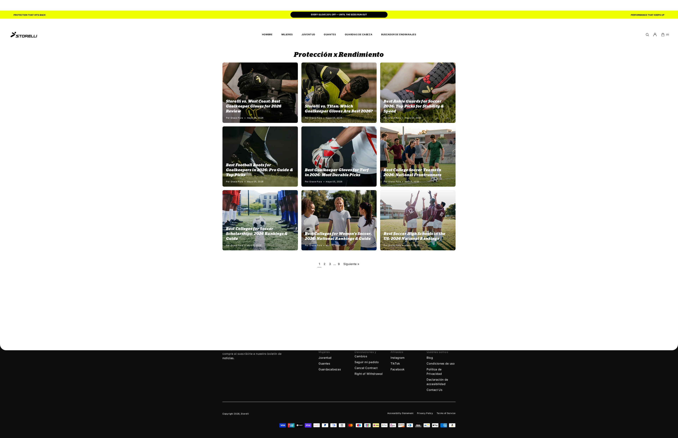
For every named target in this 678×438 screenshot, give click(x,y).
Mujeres (324, 352)
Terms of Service (446, 413)
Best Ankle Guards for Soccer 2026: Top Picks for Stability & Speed (414, 106)
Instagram (398, 357)
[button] (647, 34)
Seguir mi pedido (367, 362)
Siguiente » (351, 264)
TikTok (395, 363)
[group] (339, 15)
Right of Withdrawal (369, 374)
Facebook (398, 369)
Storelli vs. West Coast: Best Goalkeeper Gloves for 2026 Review (253, 106)
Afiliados (397, 352)
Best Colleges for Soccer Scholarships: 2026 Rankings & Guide (256, 234)
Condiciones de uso (441, 363)
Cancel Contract (366, 368)
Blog (430, 357)
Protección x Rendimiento (339, 54)
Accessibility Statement (400, 413)
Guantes (324, 363)
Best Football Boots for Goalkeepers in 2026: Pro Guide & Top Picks (259, 170)
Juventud (325, 357)
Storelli (245, 413)
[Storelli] (24, 34)
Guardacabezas (330, 369)
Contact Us (434, 390)
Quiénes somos (437, 352)
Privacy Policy (425, 413)
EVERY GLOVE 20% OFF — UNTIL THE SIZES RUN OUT (339, 14)
